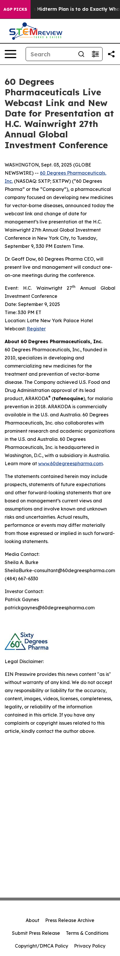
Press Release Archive (69, 920)
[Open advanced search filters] (95, 54)
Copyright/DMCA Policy (41, 946)
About (32, 920)
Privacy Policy (89, 946)
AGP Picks (15, 9)
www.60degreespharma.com (70, 463)
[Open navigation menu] (10, 54)
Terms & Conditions (87, 933)
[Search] (81, 54)
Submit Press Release (36, 933)
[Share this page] (111, 54)
